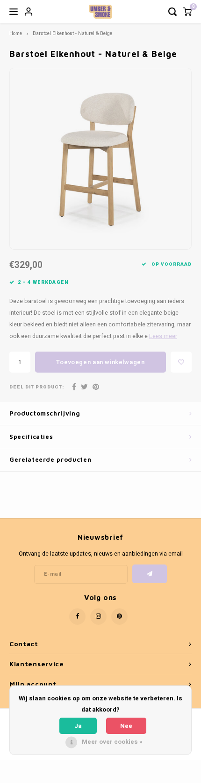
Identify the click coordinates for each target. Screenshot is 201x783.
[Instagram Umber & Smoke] (98, 616)
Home (15, 33)
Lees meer (163, 336)
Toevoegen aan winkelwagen (100, 362)
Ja (78, 725)
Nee (126, 725)
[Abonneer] (149, 573)
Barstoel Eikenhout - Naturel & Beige (72, 33)
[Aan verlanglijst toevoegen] (181, 362)
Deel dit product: (36, 387)
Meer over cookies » (112, 741)
